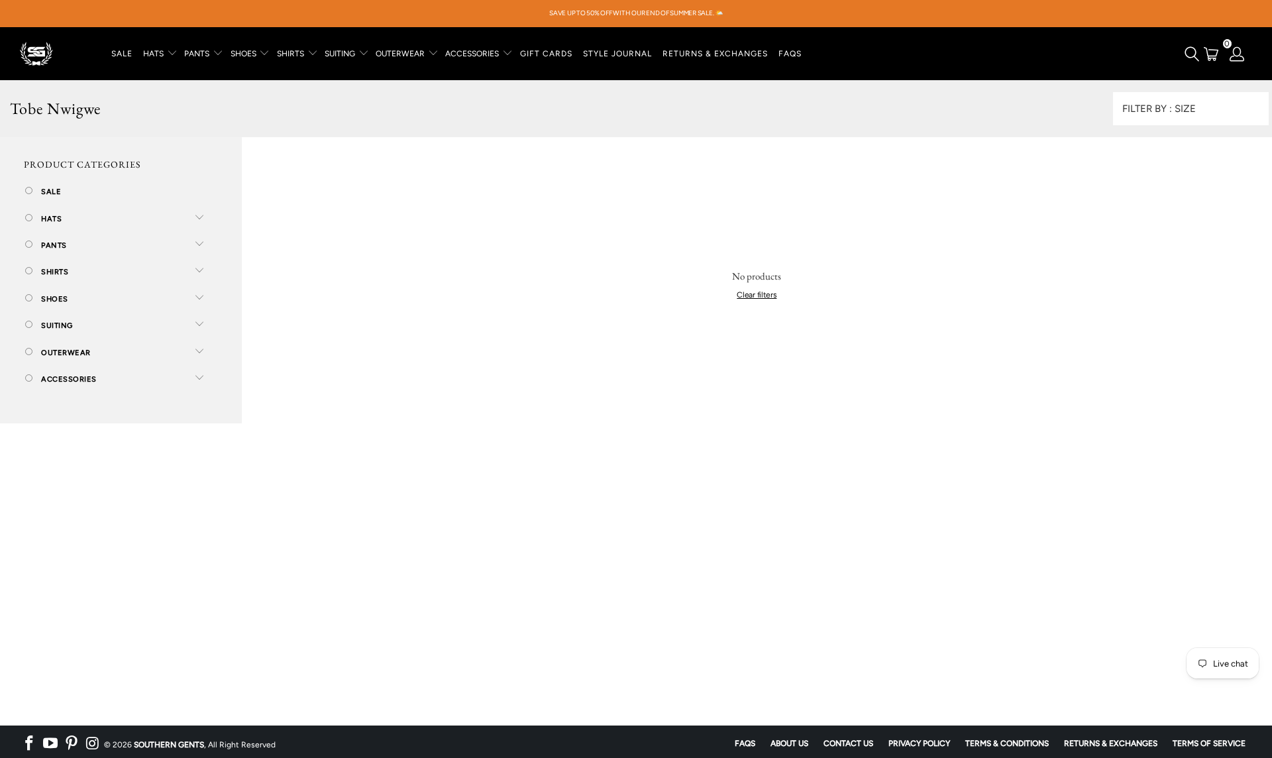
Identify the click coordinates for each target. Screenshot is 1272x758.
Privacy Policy (919, 743)
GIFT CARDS (546, 53)
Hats (50, 219)
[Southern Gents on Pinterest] (71, 743)
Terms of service (1209, 743)
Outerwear (65, 353)
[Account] (1237, 53)
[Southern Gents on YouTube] (51, 743)
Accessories (68, 379)
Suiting (56, 325)
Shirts (54, 272)
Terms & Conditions (1007, 743)
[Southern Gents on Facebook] (30, 743)
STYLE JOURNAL (617, 53)
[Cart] (1211, 53)
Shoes (53, 299)
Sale (50, 192)
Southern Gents (169, 744)
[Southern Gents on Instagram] (93, 743)
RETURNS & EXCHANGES (715, 53)
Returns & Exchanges (1110, 743)
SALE (121, 53)
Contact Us (848, 743)
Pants (53, 245)
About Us (789, 743)
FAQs (790, 53)
